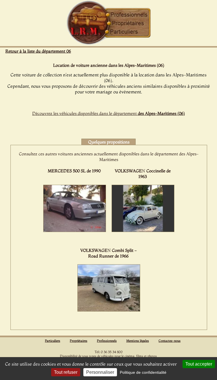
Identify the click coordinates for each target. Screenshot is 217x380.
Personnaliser (100, 372)
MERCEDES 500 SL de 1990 (74, 170)
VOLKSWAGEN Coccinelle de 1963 (143, 173)
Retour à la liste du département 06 (38, 51)
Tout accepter (198, 364)
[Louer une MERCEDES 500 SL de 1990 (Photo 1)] (74, 230)
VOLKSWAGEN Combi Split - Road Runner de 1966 (108, 253)
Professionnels (107, 341)
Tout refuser (65, 372)
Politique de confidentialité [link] (143, 372)
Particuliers (52, 341)
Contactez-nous (170, 341)
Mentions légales (137, 341)
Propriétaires (78, 341)
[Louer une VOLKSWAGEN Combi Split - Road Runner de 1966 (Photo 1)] (108, 310)
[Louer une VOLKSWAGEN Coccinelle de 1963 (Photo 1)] (143, 230)
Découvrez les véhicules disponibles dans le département (108, 113)
